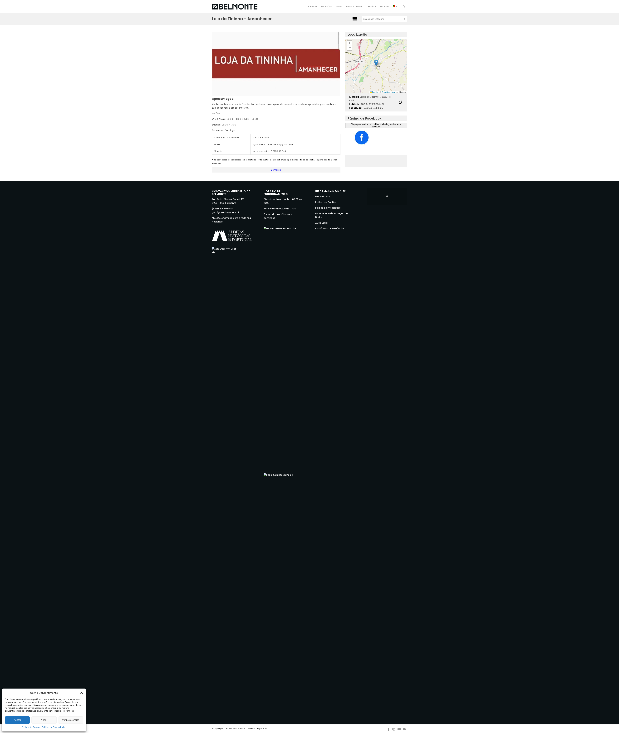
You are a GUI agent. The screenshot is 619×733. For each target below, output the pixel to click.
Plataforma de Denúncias (329, 228)
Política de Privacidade (53, 727)
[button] (81, 692)
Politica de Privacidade (328, 207)
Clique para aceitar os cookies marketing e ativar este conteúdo (376, 125)
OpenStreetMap (388, 92)
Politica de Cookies (325, 202)
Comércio (276, 170)
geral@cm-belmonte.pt (225, 212)
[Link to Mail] (404, 728)
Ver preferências (70, 720)
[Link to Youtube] (399, 728)
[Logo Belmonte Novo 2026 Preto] (234, 6)
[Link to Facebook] (388, 728)
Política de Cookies (31, 727)
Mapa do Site (322, 196)
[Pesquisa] (404, 6)
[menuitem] (312, 6)
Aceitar (17, 720)
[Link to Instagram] (393, 728)
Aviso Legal (321, 222)
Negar (44, 720)
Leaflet (375, 92)
